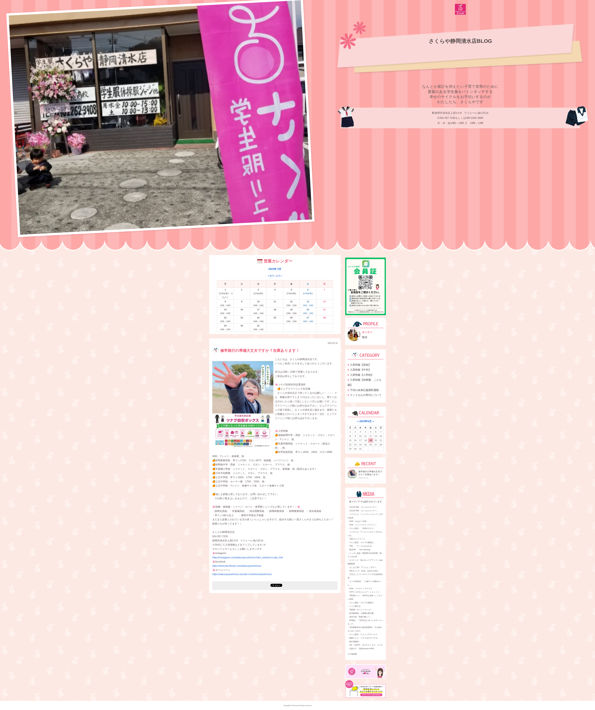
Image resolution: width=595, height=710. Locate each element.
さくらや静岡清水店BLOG (460, 41)
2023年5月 (365, 421)
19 (370, 440)
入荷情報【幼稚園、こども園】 (364, 382)
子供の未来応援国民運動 (364, 390)
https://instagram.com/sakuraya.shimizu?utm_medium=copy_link (247, 557)
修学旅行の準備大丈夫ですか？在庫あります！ (259, 350)
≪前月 (270, 276)
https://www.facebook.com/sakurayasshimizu (236, 566)
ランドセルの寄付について (365, 395)
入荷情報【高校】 (360, 364)
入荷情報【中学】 (360, 369)
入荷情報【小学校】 (362, 374)
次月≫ (279, 276)
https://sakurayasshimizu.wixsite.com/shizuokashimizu (242, 574)
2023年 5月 (274, 268)
